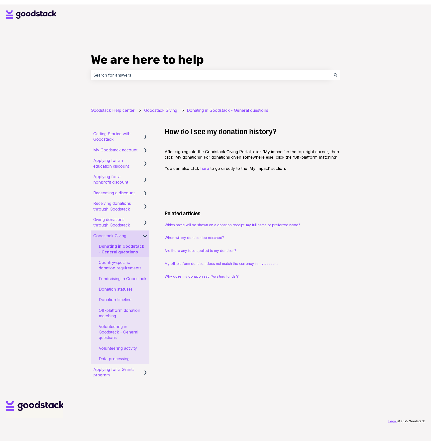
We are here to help (147, 60)
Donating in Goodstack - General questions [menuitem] (121, 249)
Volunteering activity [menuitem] (118, 348)
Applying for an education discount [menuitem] (111, 163)
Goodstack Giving (160, 110)
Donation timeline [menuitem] (115, 299)
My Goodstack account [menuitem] (115, 149)
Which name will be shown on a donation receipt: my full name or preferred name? (232, 225)
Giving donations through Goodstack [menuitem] (111, 222)
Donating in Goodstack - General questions (227, 110)
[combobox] (211, 75)
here (204, 168)
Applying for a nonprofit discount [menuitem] (110, 179)
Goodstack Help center (113, 110)
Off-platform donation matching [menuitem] (119, 313)
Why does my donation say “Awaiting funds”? (202, 276)
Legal (392, 421)
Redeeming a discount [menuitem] (114, 192)
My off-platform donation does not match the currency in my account (221, 263)
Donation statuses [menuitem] (116, 289)
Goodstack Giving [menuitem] (109, 235)
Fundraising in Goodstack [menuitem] (122, 278)
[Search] (335, 75)
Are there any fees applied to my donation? (200, 250)
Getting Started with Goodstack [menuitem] (111, 136)
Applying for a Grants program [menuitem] (113, 372)
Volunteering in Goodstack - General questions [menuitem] (118, 332)
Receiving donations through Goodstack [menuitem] (112, 206)
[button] (145, 134)
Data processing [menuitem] (114, 358)
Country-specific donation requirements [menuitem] (120, 265)
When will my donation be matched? (194, 237)
